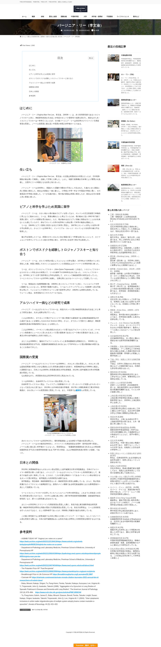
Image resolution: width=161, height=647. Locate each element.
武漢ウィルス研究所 (118, 383)
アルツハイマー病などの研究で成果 (42, 83)
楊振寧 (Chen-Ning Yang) (120, 498)
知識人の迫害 (115, 466)
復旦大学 (113, 235)
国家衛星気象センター (128, 100)
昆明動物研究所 (116, 538)
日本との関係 (34, 91)
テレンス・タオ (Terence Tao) (122, 323)
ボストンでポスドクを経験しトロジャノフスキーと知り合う (51, 78)
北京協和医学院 (116, 336)
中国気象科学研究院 (128, 142)
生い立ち (32, 70)
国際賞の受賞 (34, 87)
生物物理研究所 (116, 517)
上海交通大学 (115, 406)
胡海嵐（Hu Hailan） (128, 121)
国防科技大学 (115, 372)
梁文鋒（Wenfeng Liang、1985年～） (125, 256)
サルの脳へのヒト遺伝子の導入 (122, 477)
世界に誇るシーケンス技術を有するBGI (125, 453)
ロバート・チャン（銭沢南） (121, 487)
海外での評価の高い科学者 (40, 609)
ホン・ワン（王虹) (127, 74)
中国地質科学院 (126, 55)
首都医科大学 (115, 246)
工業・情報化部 (116, 214)
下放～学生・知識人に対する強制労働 (125, 359)
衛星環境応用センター (128, 185)
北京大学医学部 (116, 224)
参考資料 (32, 96)
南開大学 (113, 527)
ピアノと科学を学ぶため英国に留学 (42, 74)
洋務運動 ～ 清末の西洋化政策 (122, 346)
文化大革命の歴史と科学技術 (121, 549)
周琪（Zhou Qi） (127, 166)
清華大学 (113, 297)
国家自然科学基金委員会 (119, 427)
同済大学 (113, 417)
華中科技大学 (115, 508)
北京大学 (113, 440)
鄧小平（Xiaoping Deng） (120, 284)
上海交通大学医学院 (118, 395)
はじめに (32, 65)
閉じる (91, 58)
